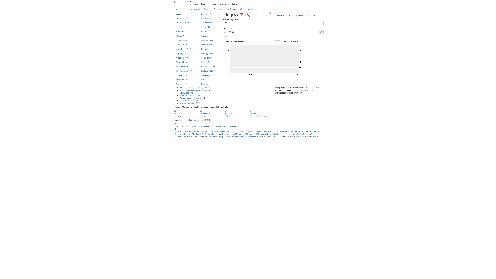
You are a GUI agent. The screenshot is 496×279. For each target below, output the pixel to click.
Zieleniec (181, 84)
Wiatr (242, 9)
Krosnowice (182, 40)
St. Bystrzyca (183, 66)
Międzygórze (182, 53)
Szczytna (181, 75)
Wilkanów (206, 79)
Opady (206, 9)
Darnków (206, 18)
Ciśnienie (232, 9)
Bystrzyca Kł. (183, 18)
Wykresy (299, 15)
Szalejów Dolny (208, 71)
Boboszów (207, 14)
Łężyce (206, 49)
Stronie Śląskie (184, 71)
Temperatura (219, 9)
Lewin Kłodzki (183, 49)
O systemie (252, 9)
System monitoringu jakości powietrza (195, 90)
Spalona (205, 62)
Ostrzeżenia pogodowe (189, 100)
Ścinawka (206, 75)
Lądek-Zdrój (182, 44)
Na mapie (311, 15)
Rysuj (226, 36)
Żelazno (205, 84)
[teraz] (321, 31)
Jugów (205, 27)
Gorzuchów (207, 22)
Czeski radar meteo (188, 92)
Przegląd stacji (180, 9)
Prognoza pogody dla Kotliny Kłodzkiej (195, 87)
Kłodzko (180, 35)
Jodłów (180, 27)
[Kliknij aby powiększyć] (270, 13)
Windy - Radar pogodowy (190, 95)
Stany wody (195, 9)
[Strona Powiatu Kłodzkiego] (175, 1)
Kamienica (181, 31)
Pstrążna (181, 62)
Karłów (205, 31)
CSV (234, 36)
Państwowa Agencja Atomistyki (192, 98)
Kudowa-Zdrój (208, 40)
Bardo (180, 14)
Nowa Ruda (207, 57)
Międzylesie (182, 57)
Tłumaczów (182, 79)
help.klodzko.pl (190, 120)
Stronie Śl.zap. (209, 66)
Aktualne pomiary (284, 15)
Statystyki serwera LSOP (190, 103)
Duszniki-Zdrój (183, 22)
